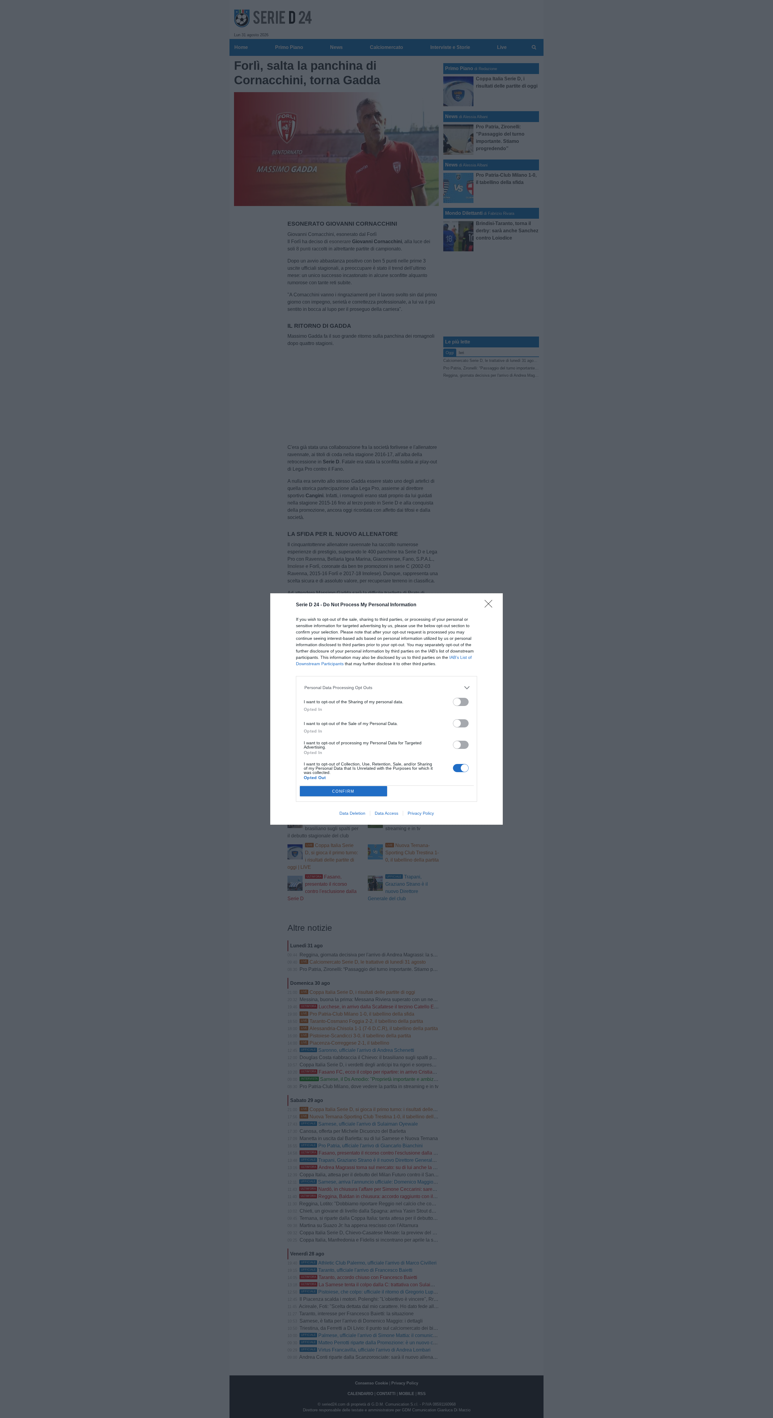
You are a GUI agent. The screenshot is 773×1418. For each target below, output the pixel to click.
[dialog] (386, 709)
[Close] (490, 605)
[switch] (461, 702)
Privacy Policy (421, 813)
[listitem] (386, 688)
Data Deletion (352, 813)
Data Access (386, 813)
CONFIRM (343, 791)
